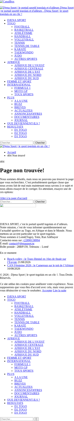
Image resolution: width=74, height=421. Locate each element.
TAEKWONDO (23, 52)
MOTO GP (20, 91)
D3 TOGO (20, 136)
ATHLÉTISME (23, 33)
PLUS (10, 97)
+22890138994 (31, 240)
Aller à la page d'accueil (13, 198)
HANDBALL (22, 36)
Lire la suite (59, 290)
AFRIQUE (13, 62)
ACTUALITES (23, 110)
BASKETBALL (24, 29)
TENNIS (19, 42)
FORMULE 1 (22, 87)
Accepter (47, 290)
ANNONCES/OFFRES (28, 113)
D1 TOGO (20, 129)
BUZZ (18, 104)
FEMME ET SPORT (19, 81)
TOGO (11, 23)
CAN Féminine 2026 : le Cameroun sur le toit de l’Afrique (40, 265)
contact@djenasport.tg (21, 243)
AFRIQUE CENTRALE (28, 68)
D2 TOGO (20, 133)
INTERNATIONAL (19, 84)
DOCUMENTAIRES (26, 116)
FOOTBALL (22, 26)
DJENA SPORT (16, 20)
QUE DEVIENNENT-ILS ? (23, 123)
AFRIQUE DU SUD (26, 78)
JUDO (18, 55)
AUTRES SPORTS (25, 58)
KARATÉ (20, 49)
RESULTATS (15, 126)
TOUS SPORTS (23, 94)
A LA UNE (21, 100)
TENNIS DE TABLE (27, 45)
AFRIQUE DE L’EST (27, 71)
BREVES (20, 107)
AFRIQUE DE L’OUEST (29, 65)
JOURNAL (21, 120)
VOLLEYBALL (24, 39)
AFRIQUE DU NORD (27, 75)
